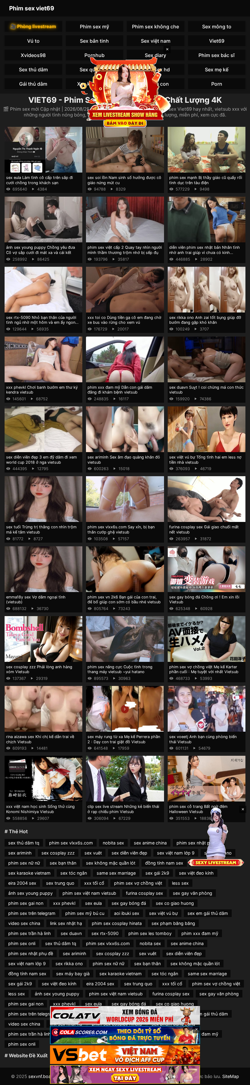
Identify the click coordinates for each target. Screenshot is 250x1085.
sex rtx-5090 (105, 933)
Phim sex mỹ (94, 26)
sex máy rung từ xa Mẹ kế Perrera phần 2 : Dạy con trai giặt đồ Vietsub (124, 739)
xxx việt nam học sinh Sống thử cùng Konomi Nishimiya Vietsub (40, 809)
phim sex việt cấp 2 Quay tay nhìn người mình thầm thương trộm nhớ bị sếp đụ (125, 250)
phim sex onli (21, 943)
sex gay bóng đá (129, 903)
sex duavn (71, 933)
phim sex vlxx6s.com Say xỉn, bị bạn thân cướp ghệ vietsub (121, 529)
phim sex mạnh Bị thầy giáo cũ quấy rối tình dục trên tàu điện (205, 180)
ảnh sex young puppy (30, 893)
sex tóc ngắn (73, 873)
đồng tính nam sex (164, 863)
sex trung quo (60, 883)
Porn (216, 84)
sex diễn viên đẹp (129, 852)
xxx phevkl (64, 903)
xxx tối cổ (94, 883)
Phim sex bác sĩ (216, 55)
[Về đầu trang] (236, 1077)
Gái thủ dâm (33, 84)
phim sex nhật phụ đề (30, 953)
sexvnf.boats (41, 1076)
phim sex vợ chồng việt (138, 883)
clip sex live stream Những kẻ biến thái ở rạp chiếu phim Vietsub (123, 809)
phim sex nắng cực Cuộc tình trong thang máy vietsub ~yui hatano (120, 669)
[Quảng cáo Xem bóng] (125, 1015)
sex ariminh (20, 852)
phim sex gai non (25, 903)
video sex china (24, 923)
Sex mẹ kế (216, 69)
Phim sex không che (155, 26)
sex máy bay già (73, 973)
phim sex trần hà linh (29, 933)
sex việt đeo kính (196, 873)
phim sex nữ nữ (24, 863)
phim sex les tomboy (150, 933)
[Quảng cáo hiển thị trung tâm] (125, 91)
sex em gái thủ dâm (208, 913)
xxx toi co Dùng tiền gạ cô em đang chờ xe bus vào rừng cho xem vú (124, 320)
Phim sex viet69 (31, 8)
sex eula (93, 903)
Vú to (33, 41)
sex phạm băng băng (173, 923)
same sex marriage (116, 873)
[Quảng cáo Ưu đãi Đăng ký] (125, 1035)
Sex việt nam (155, 41)
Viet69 (216, 41)
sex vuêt (93, 852)
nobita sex (113, 842)
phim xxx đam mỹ (199, 933)
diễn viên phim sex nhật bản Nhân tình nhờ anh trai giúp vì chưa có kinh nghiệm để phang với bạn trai (204, 252)
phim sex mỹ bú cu (84, 913)
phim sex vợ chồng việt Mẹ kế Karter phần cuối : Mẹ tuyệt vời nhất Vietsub (203, 669)
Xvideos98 (33, 55)
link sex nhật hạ (66, 923)
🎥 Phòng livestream (33, 26)
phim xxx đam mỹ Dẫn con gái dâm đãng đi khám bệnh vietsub (120, 390)
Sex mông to (216, 26)
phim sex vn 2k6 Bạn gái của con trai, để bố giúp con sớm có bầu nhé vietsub (124, 600)
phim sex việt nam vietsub (89, 893)
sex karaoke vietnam (29, 873)
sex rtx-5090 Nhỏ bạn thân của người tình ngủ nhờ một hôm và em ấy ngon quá (41, 322)
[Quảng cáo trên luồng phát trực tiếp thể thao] (125, 1074)
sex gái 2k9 (157, 873)
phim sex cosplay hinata (117, 923)
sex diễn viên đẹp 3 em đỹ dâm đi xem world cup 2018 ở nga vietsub (41, 460)
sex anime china (150, 842)
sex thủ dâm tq (23, 842)
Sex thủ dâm (33, 69)
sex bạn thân (63, 863)
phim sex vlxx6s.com (71, 842)
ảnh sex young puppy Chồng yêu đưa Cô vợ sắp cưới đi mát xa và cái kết (40, 250)
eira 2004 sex (22, 883)
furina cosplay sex (144, 893)
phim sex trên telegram (31, 913)
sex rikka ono (69, 963)
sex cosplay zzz (58, 852)
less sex (180, 883)
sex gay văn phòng (192, 893)
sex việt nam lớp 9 (176, 852)
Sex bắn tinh (94, 41)
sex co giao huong (175, 903)
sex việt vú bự (163, 913)
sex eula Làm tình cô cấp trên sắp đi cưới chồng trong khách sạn (39, 180)
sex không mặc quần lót (110, 863)
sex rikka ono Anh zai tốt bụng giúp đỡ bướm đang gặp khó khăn (205, 320)
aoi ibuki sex (126, 913)
